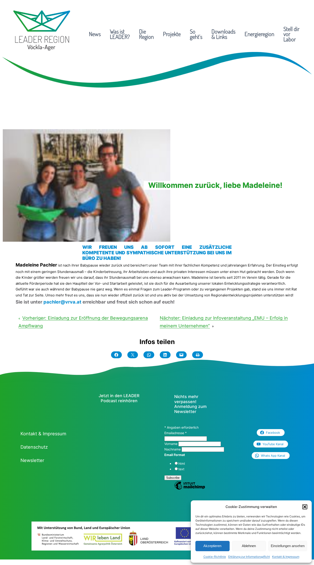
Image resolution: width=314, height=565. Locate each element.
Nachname (173, 449)
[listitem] (55, 539)
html (181, 463)
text (181, 469)
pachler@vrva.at (62, 302)
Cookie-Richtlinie (214, 556)
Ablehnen (249, 546)
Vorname (171, 444)
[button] (305, 507)
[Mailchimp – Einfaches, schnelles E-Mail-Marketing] (189, 489)
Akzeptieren (212, 546)
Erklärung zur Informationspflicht (249, 556)
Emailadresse (175, 433)
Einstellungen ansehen (288, 546)
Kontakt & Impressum (285, 556)
